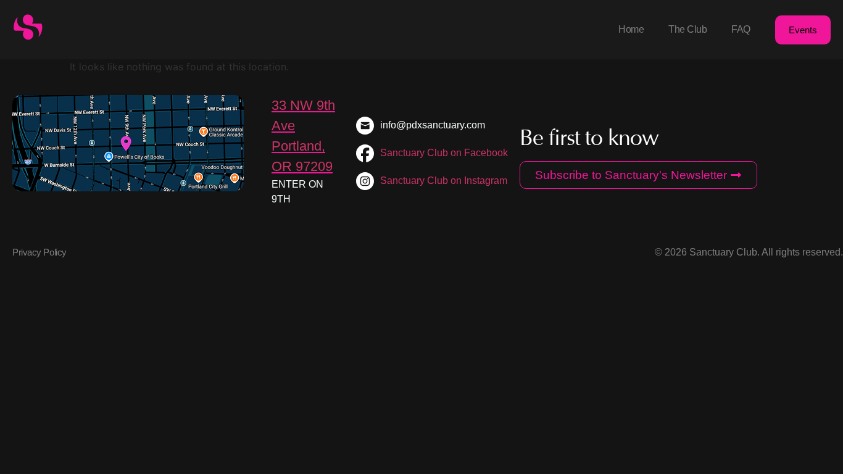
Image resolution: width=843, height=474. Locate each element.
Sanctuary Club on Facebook (444, 153)
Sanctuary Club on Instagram (443, 180)
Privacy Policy (39, 252)
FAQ (740, 29)
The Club (687, 29)
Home (631, 29)
